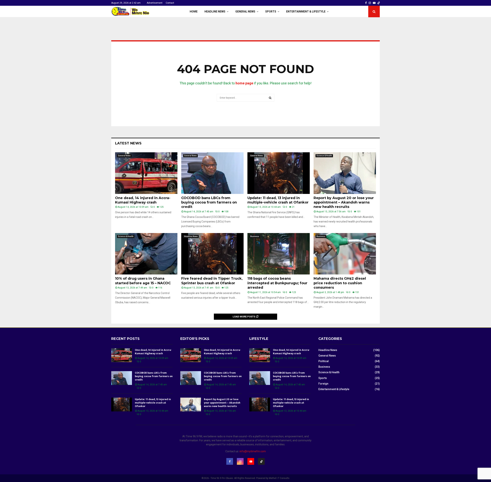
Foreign (323, 383)
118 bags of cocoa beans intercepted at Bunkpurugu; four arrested (277, 283)
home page (244, 83)
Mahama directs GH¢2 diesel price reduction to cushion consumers (340, 283)
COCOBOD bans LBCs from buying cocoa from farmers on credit (209, 202)
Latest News (128, 143)
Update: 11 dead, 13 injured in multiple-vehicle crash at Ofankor (278, 200)
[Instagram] (240, 461)
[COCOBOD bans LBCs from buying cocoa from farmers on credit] (212, 173)
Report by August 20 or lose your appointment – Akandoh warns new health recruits (344, 202)
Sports (270, 11)
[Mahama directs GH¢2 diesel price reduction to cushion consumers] (345, 254)
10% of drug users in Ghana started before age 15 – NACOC (143, 280)
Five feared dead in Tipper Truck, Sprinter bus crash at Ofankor (212, 280)
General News (245, 11)
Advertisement (154, 3)
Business (254, 236)
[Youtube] (250, 461)
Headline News (214, 11)
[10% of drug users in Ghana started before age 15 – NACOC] (146, 254)
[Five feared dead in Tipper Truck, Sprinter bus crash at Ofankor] (212, 254)
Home (194, 11)
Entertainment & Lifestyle (305, 11)
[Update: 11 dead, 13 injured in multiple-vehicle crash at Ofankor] (278, 173)
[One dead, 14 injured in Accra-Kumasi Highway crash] (146, 173)
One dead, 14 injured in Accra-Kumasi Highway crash (142, 200)
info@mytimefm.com (253, 451)
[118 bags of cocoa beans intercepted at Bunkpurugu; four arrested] (278, 254)
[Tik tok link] (378, 3)
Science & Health (324, 156)
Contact (170, 3)
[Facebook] (229, 461)
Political (323, 361)
